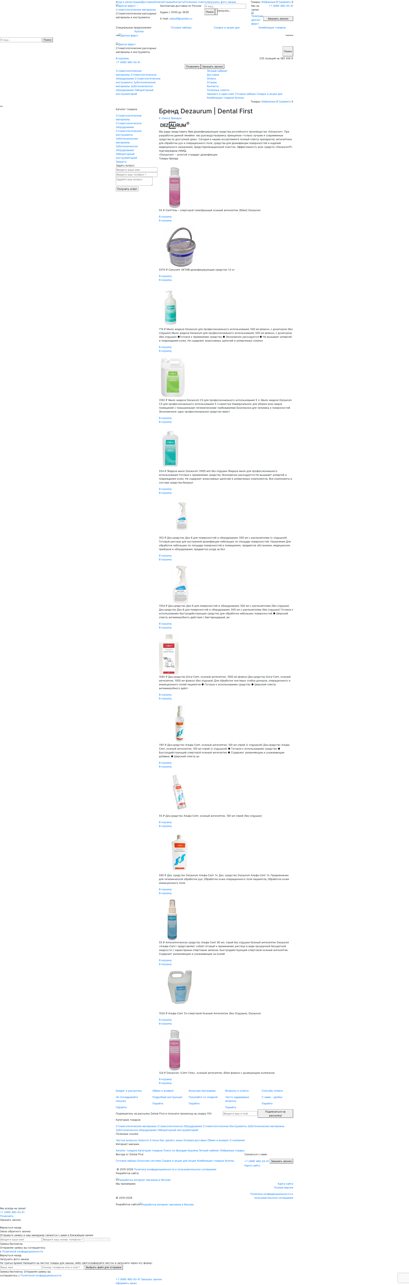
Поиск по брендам (175, 1150)
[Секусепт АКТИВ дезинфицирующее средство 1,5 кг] (226, 247)
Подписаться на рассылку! (275, 1113)
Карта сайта (252, 1165)
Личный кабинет (217, 70)
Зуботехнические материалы (127, 140)
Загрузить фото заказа (221, 2)
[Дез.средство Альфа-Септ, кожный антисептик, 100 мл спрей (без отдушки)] (226, 793)
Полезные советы (196, 2)
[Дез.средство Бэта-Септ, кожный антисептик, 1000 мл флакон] (226, 654)
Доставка (148, 2)
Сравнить (285, 2)
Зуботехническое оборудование (127, 148)
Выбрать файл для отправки (104, 1267)
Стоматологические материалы (129, 117)
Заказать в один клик (220, 93)
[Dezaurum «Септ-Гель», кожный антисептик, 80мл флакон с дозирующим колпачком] (226, 1050)
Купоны (139, 31)
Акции (192, 1160)
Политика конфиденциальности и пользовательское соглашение (175, 1169)
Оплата (158, 2)
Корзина (193, 1150)
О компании (237, 1140)
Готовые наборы (181, 27)
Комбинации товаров (272, 27)
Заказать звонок (278, 18)
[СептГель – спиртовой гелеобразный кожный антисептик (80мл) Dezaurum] (226, 187)
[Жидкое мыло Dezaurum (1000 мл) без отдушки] (226, 448)
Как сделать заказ (171, 1140)
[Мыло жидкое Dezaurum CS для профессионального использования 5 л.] (226, 377)
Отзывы (168, 2)
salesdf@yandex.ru (180, 18)
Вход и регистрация (129, 2)
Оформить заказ (126, 1283)
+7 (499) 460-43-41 (281, 5)
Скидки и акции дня (226, 27)
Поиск (210, 11)
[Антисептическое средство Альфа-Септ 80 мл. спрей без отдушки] (226, 919)
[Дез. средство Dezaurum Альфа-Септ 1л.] (226, 852)
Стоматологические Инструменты (225, 1126)
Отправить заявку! (98, 1239)
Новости (143, 1140)
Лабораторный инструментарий (126, 155)
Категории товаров (150, 1150)
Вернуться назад (10, 1227)
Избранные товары (232, 1150)
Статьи (154, 1140)
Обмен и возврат (218, 1140)
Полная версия (283, 1187)
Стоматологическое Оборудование (179, 1126)
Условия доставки (195, 1140)
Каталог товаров (126, 1150)
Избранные (268, 2)
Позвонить (193, 66)
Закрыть (121, 161)
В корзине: (122, 58)
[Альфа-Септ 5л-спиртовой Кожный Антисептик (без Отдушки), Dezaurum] (226, 990)
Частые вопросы (126, 1140)
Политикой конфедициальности (22, 1251)
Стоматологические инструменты (129, 132)
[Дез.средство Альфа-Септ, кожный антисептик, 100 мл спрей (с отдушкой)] (226, 723)
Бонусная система (149, 1160)
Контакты (179, 2)
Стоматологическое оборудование (129, 125)
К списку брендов (170, 118)
